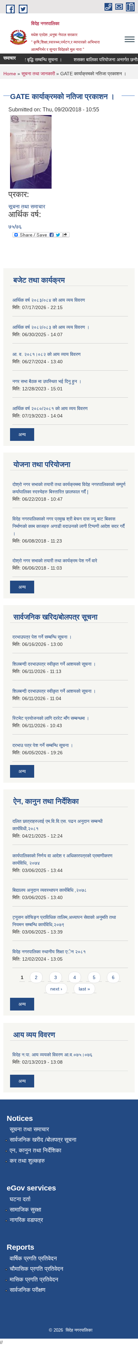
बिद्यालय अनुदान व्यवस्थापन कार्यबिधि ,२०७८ (49, 890)
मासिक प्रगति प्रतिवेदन (34, 1279)
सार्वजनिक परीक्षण (27, 1290)
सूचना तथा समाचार (26, 206)
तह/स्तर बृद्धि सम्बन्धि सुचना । (33, 59)
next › (56, 988)
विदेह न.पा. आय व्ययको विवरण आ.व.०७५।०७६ (52, 1054)
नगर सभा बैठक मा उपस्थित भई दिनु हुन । (46, 381)
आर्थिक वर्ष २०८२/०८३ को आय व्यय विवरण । (50, 327)
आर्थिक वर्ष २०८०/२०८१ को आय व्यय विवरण (50, 408)
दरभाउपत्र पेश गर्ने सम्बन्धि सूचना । (42, 637)
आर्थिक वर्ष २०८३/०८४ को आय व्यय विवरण (48, 300)
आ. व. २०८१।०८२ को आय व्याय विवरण (46, 354)
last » (84, 988)
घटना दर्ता (20, 1199)
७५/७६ (15, 226)
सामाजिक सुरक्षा (25, 1210)
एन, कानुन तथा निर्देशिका (35, 1150)
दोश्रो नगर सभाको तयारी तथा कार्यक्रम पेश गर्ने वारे (54, 560)
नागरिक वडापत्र (26, 1220)
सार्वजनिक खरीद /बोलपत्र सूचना (43, 1140)
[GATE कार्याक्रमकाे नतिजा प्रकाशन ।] (31, 151)
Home (9, 73)
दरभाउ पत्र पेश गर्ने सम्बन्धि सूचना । (42, 745)
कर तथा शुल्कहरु (27, 1161)
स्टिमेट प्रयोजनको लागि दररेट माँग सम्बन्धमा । (50, 718)
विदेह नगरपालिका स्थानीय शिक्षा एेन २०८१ (49, 951)
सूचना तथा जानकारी (38, 73)
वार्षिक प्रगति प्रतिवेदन (33, 1258)
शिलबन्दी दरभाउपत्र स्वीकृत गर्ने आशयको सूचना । (54, 664)
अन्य (22, 434)
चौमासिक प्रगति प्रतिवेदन (36, 1269)
